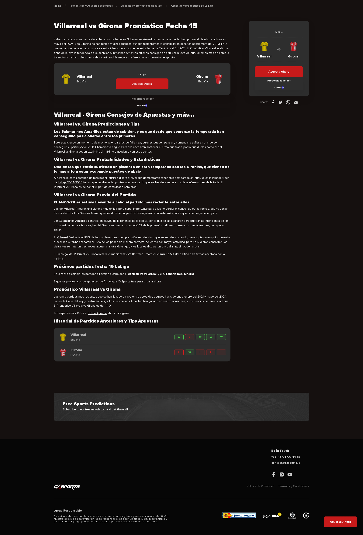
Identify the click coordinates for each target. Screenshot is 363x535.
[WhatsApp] (288, 102)
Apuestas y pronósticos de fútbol (141, 5)
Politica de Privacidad (260, 486)
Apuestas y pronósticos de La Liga (192, 5)
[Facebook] (273, 102)
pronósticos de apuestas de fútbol (89, 281)
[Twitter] (280, 102)
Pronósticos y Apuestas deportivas (91, 5)
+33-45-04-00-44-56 (286, 457)
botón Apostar (97, 313)
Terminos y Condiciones (293, 486)
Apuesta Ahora (142, 84)
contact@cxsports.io (285, 463)
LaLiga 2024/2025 (70, 182)
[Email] (295, 102)
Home (57, 5)
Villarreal (62, 237)
